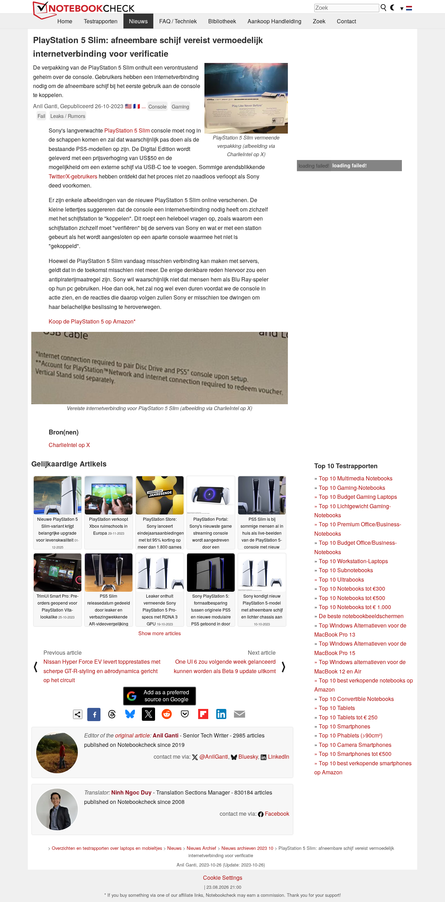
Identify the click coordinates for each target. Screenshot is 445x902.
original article (132, 735)
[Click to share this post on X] (148, 714)
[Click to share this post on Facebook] (93, 714)
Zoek (319, 21)
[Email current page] (239, 714)
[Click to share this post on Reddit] (166, 714)
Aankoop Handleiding (274, 21)
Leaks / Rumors (67, 115)
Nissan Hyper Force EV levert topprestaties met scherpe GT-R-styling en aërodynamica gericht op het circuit (101, 670)
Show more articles (159, 633)
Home (64, 21)
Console (157, 106)
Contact (346, 21)
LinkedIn (278, 756)
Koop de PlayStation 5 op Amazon (91, 321)
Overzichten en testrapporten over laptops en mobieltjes (107, 848)
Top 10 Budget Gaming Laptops (355, 497)
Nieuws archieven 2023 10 (247, 848)
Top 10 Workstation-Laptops (353, 561)
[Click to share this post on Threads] (112, 714)
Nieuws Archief (201, 848)
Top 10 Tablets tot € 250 (348, 717)
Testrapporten (101, 21)
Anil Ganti (165, 735)
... (143, 106)
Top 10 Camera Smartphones (355, 745)
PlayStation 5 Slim (127, 130)
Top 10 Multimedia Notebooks (356, 478)
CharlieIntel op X (69, 445)
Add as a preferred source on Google (166, 695)
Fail (41, 115)
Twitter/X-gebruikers (73, 176)
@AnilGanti (213, 756)
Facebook (276, 813)
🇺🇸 (128, 106)
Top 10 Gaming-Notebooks (352, 488)
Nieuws (138, 21)
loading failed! (314, 165)
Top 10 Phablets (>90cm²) (350, 735)
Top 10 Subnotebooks (346, 570)
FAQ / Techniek (178, 21)
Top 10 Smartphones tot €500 (352, 754)
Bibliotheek (222, 21)
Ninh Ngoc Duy (131, 792)
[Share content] (77, 714)
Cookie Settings (222, 877)
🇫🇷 (136, 106)
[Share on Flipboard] (203, 714)
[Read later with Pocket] (185, 714)
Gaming (180, 106)
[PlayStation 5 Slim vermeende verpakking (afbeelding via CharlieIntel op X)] (246, 98)
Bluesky (247, 756)
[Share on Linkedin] (221, 714)
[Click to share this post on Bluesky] (130, 714)
